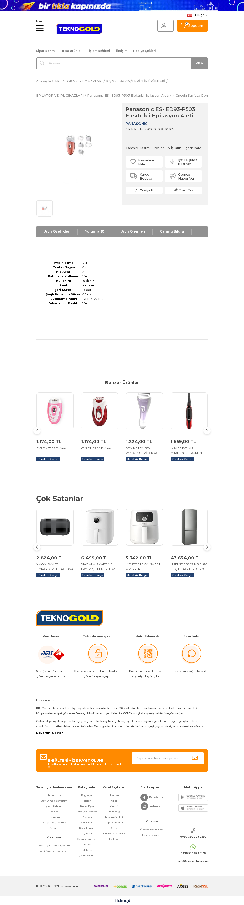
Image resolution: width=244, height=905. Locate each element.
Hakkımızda (54, 795)
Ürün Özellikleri (56, 231)
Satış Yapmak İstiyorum (54, 850)
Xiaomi (114, 806)
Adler (114, 800)
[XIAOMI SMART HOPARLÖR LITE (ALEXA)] (55, 527)
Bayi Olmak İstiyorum (54, 800)
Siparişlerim (45, 51)
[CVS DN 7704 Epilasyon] (99, 411)
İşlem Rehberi (99, 51)
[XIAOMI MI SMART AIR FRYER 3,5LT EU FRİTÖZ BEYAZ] (99, 527)
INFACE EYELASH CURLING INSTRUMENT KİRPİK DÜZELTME (187, 450)
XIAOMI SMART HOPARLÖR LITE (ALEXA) (54, 567)
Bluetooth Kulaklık (114, 833)
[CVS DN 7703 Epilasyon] (55, 411)
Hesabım (54, 817)
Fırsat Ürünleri (71, 51)
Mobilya (87, 849)
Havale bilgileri (151, 835)
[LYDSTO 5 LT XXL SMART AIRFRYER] (144, 527)
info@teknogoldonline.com (193, 861)
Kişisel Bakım (87, 828)
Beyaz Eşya (87, 806)
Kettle (113, 828)
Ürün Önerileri (132, 231)
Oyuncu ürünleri (87, 839)
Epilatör (114, 839)
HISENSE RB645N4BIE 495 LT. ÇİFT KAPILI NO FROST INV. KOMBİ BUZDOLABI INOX (189, 567)
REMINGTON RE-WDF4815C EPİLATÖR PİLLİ (141, 450)
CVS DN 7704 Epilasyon (97, 448)
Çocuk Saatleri (87, 855)
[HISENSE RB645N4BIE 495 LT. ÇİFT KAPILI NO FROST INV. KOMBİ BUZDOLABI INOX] (189, 527)
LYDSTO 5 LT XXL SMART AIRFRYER (143, 567)
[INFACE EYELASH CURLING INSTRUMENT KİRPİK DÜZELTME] (189, 411)
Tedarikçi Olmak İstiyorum (54, 845)
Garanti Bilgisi (172, 231)
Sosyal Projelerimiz (54, 822)
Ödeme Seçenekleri (151, 829)
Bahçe (87, 844)
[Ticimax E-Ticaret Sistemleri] (122, 901)
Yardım (54, 828)
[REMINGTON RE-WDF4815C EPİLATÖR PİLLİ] (144, 411)
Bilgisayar (87, 795)
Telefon (87, 800)
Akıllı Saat (87, 822)
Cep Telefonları (114, 822)
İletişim (121, 51)
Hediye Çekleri (144, 51)
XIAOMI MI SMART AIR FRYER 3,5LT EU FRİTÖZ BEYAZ (98, 567)
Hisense (114, 795)
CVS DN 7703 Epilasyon (52, 448)
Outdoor (87, 817)
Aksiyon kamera (87, 811)
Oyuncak (87, 833)
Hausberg (114, 811)
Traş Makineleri (114, 817)
